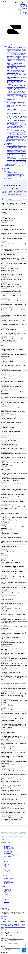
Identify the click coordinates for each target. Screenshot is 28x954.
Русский (25, 11)
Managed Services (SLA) (9, 873)
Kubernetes (6, 864)
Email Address (5, 942)
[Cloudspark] (4, 919)
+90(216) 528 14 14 (21, 96)
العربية (24, 9)
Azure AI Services (8, 851)
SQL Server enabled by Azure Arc (11, 855)
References (15, 174)
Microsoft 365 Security (9, 848)
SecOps (5, 883)
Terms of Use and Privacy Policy (9, 924)
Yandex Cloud (7, 871)
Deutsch (25, 6)
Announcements (7, 889)
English (21, 2)
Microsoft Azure (7, 845)
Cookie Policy (21, 924)
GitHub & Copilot (8, 852)
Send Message (4, 952)
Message (3, 946)
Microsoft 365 (7, 846)
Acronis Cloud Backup (9, 879)
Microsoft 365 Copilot (9, 847)
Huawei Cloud (7, 868)
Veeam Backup (7, 881)
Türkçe (24, 4)
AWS (5, 869)
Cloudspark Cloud (8, 863)
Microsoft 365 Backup (9, 850)
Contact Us (3, 839)
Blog (7, 168)
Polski (24, 14)
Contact (9, 178)
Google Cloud (7, 870)
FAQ (15, 176)
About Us (13, 172)
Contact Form (7, 894)
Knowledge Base (7, 890)
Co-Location (6, 866)
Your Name (4, 938)
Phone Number (5, 940)
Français (24, 8)
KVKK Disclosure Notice (7, 925)
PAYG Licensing (7, 856)
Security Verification (6, 947)
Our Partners (15, 175)
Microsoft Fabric (7, 853)
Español (24, 12)
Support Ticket (7, 891)
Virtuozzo (6, 865)
